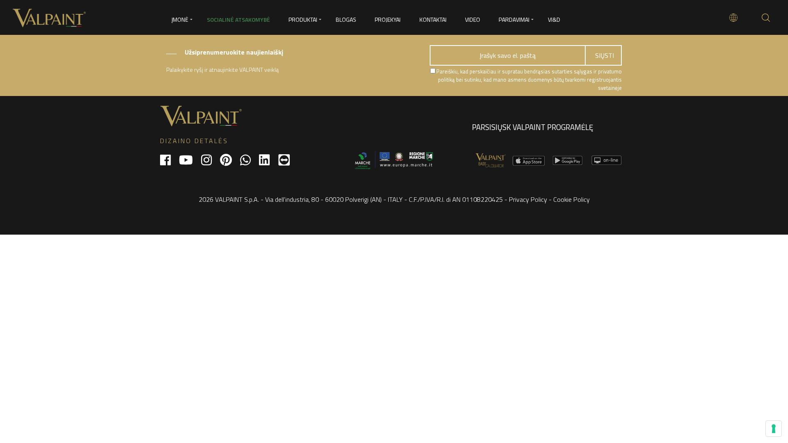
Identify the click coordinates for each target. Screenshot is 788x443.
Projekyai (388, 19)
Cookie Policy (571, 199)
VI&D (554, 19)
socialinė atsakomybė (238, 19)
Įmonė (180, 19)
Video (472, 19)
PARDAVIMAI (514, 19)
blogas (346, 19)
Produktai (303, 19)
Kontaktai (433, 19)
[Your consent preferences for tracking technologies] (773, 428)
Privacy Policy (528, 199)
